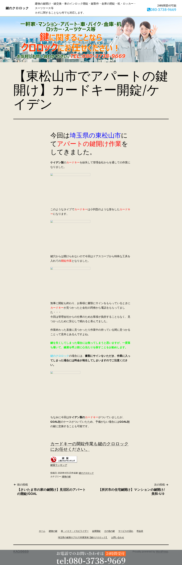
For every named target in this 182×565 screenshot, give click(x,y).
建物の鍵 (66, 476)
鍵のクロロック (86, 473)
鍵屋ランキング (58, 465)
